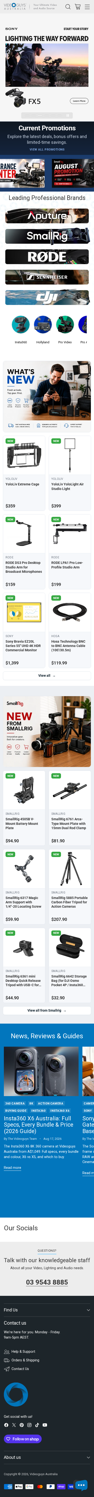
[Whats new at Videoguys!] (47, 396)
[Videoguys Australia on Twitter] (14, 1426)
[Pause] (68, 115)
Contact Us (20, 1369)
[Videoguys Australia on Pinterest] (22, 1426)
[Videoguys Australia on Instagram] (29, 1426)
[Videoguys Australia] (31, 6)
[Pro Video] (65, 326)
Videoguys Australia (44, 1474)
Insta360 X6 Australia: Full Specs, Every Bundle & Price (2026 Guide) (38, 1125)
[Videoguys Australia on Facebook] (6, 1426)
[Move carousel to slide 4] (46, 115)
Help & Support (23, 1352)
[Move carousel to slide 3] (40, 115)
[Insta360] (20, 326)
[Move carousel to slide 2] (33, 115)
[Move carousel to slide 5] (53, 115)
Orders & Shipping (25, 1360)
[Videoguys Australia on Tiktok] (37, 1426)
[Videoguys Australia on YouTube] (45, 1426)
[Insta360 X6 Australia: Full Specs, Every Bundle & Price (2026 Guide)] (41, 1071)
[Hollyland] (43, 326)
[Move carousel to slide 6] (59, 115)
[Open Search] (68, 7)
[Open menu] (87, 7)
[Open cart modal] (77, 7)
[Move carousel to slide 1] (27, 115)
